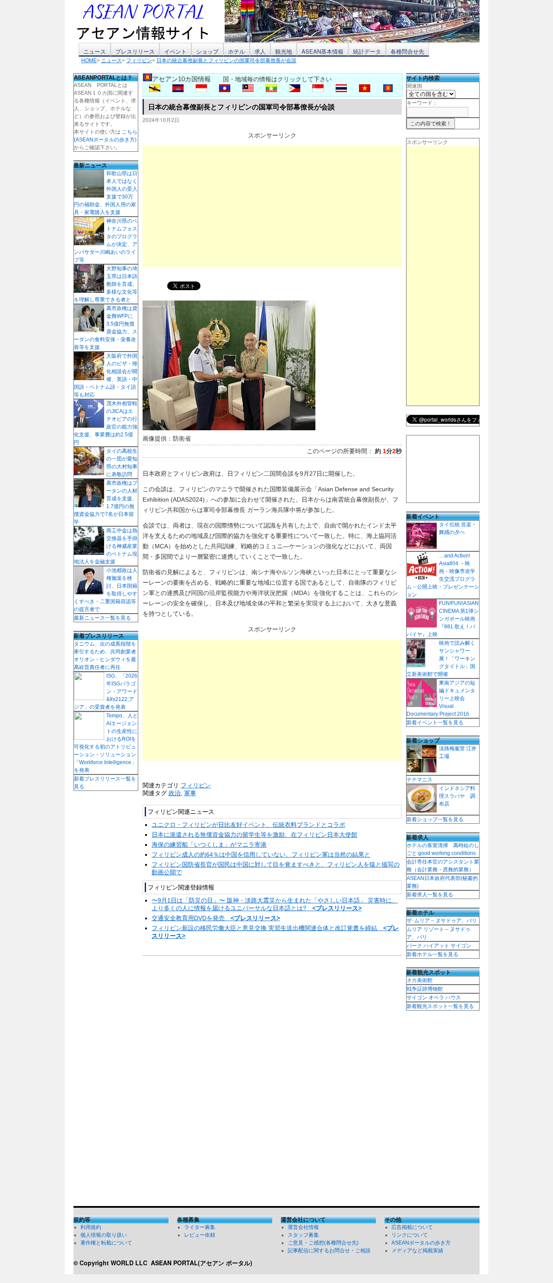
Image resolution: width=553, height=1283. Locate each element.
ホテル (236, 51)
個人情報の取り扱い (103, 1235)
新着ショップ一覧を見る (435, 819)
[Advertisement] (272, 206)
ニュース (94, 51)
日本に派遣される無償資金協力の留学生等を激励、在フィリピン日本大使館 (254, 834)
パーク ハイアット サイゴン (439, 946)
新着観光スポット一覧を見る (440, 1006)
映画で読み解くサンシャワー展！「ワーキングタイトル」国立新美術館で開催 (441, 658)
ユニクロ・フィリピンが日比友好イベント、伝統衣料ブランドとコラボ (248, 824)
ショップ (207, 51)
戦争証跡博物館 (425, 989)
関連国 (414, 86)
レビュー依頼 (199, 1235)
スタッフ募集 (303, 1235)
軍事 (190, 793)
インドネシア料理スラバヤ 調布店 (457, 796)
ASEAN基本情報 (322, 51)
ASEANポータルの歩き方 (421, 1243)
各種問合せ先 (407, 51)
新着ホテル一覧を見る (432, 954)
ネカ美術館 (419, 980)
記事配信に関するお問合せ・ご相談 (329, 1251)
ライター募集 (199, 1227)
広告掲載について (412, 1227)
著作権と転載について (106, 1243)
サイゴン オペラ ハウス (434, 998)
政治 (174, 793)
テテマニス (419, 780)
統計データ (367, 51)
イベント (175, 51)
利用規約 (90, 1227)
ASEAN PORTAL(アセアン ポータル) (201, 1262)
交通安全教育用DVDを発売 (216, 918)
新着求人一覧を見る (430, 895)
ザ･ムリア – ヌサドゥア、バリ (442, 921)
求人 (260, 51)
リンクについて (409, 1235)
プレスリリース (135, 51)
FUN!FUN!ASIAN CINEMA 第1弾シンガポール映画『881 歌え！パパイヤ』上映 (443, 618)
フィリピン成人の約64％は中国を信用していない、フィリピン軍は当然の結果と (261, 854)
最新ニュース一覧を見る (102, 618)
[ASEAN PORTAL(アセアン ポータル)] (149, 21)
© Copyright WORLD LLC (112, 1262)
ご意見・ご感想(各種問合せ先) (323, 1243)
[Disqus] (272, 1083)
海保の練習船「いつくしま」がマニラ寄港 (209, 844)
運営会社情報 (303, 1227)
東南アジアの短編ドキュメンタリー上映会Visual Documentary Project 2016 (441, 698)
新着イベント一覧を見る (435, 723)
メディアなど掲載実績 (417, 1251)
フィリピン (196, 785)
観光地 (283, 51)
